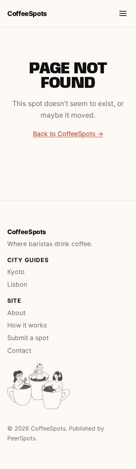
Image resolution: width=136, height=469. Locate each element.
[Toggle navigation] (123, 13)
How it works (27, 325)
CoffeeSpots (27, 13)
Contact (19, 350)
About (16, 313)
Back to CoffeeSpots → (68, 134)
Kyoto (16, 272)
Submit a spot (28, 338)
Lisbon (17, 284)
